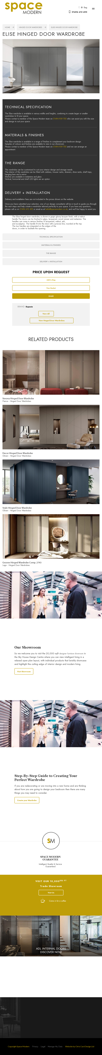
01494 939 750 (60, 118)
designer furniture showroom (71, 653)
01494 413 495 (79, 12)
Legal (43, 1046)
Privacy (35, 1046)
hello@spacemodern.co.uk (56, 209)
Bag (84, 7)
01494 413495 (21, 970)
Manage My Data (55, 1046)
